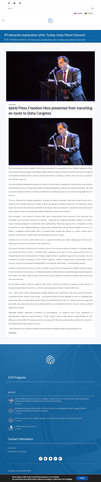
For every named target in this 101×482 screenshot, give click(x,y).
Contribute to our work (17, 452)
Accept (82, 478)
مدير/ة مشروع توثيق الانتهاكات (25, 426)
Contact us (12, 448)
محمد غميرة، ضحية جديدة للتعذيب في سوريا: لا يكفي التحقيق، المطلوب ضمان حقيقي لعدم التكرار (48, 418)
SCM (6, 40)
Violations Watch (18, 40)
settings (69, 479)
